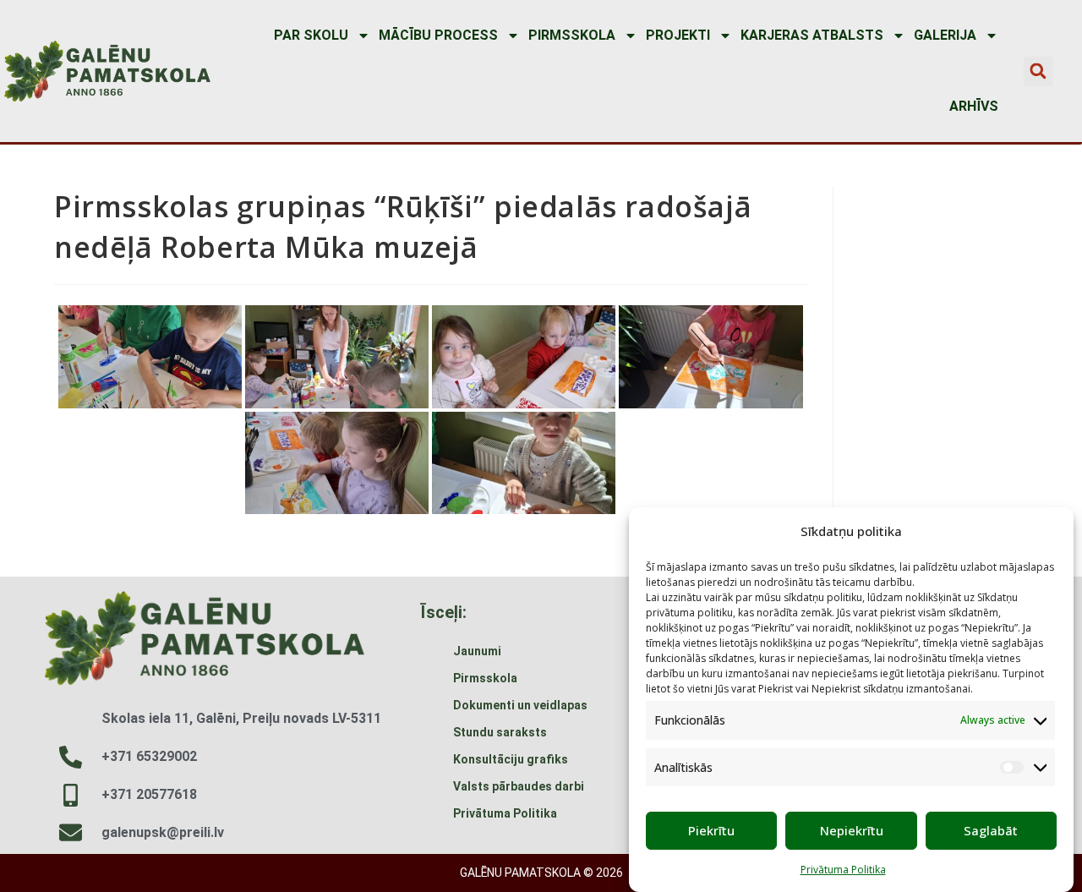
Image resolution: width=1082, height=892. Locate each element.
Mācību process (438, 35)
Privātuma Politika (843, 869)
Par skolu (311, 35)
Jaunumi (477, 651)
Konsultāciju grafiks (510, 759)
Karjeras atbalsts (811, 35)
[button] (1038, 71)
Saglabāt (991, 830)
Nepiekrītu (851, 830)
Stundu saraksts (500, 732)
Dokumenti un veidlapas (520, 705)
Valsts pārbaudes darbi (518, 786)
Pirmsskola (571, 35)
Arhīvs (973, 106)
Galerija (945, 35)
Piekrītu (711, 830)
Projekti (678, 35)
